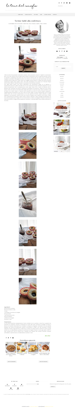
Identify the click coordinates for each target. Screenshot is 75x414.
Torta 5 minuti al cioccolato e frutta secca (11, 354)
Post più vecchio (43, 361)
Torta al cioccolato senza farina (62, 110)
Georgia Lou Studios (49, 406)
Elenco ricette (28, 14)
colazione (20, 23)
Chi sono (36, 14)
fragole (34, 23)
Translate (66, 58)
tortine (45, 23)
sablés (37, 23)
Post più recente (12, 361)
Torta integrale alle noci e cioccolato (44, 354)
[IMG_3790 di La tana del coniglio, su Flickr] (28, 275)
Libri (41, 14)
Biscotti (62, 78)
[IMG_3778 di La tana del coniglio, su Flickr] (28, 217)
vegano (62, 95)
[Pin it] (10, 337)
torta (41, 23)
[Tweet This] (8, 337)
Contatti (55, 14)
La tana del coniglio (34, 406)
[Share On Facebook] (6, 337)
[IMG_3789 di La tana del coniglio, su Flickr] (27, 43)
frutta (62, 89)
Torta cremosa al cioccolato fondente (62, 144)
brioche (62, 80)
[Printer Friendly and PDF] (47, 336)
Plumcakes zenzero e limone (22, 354)
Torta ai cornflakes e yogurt (33, 354)
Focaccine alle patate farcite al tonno (62, 127)
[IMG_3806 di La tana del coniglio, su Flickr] (28, 158)
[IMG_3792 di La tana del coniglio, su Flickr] (28, 129)
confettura (25, 23)
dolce (30, 23)
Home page (20, 14)
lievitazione (62, 91)
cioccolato (62, 82)
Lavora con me (47, 14)
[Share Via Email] (13, 337)
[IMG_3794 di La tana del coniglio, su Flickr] (28, 304)
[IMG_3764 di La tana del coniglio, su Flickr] (28, 246)
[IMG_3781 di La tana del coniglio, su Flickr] (28, 187)
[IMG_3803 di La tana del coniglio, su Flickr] (28, 72)
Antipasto (62, 76)
